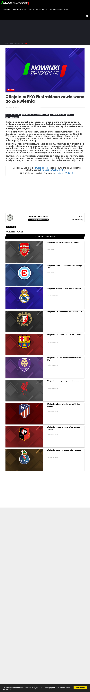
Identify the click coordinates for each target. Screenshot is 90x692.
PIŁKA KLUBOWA (19, 9)
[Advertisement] (45, 24)
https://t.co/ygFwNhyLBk (52, 170)
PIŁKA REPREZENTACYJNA (59, 9)
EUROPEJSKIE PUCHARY (37, 9)
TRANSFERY (6, 9)
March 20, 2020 (65, 173)
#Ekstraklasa (41, 168)
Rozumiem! (80, 687)
